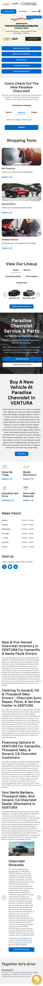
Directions (23, 11)
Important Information (34, 17)
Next (37, 294)
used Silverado (23, 938)
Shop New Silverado (21, 949)
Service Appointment (22, 71)
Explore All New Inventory (21, 306)
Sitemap (24, 972)
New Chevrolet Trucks (21, 48)
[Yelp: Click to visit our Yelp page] (15, 566)
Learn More (21, 454)
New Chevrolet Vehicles (21, 54)
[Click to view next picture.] (40, 29)
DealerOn (17, 972)
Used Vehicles (21, 60)
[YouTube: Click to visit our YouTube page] (10, 566)
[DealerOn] (7, 970)
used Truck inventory (21, 942)
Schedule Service (22, 359)
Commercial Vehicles (21, 65)
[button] (8, 11)
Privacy (30, 972)
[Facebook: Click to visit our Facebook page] (4, 566)
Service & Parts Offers (22, 364)
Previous (5, 294)
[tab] (8, 112)
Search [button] (21, 127)
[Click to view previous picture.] (3, 29)
